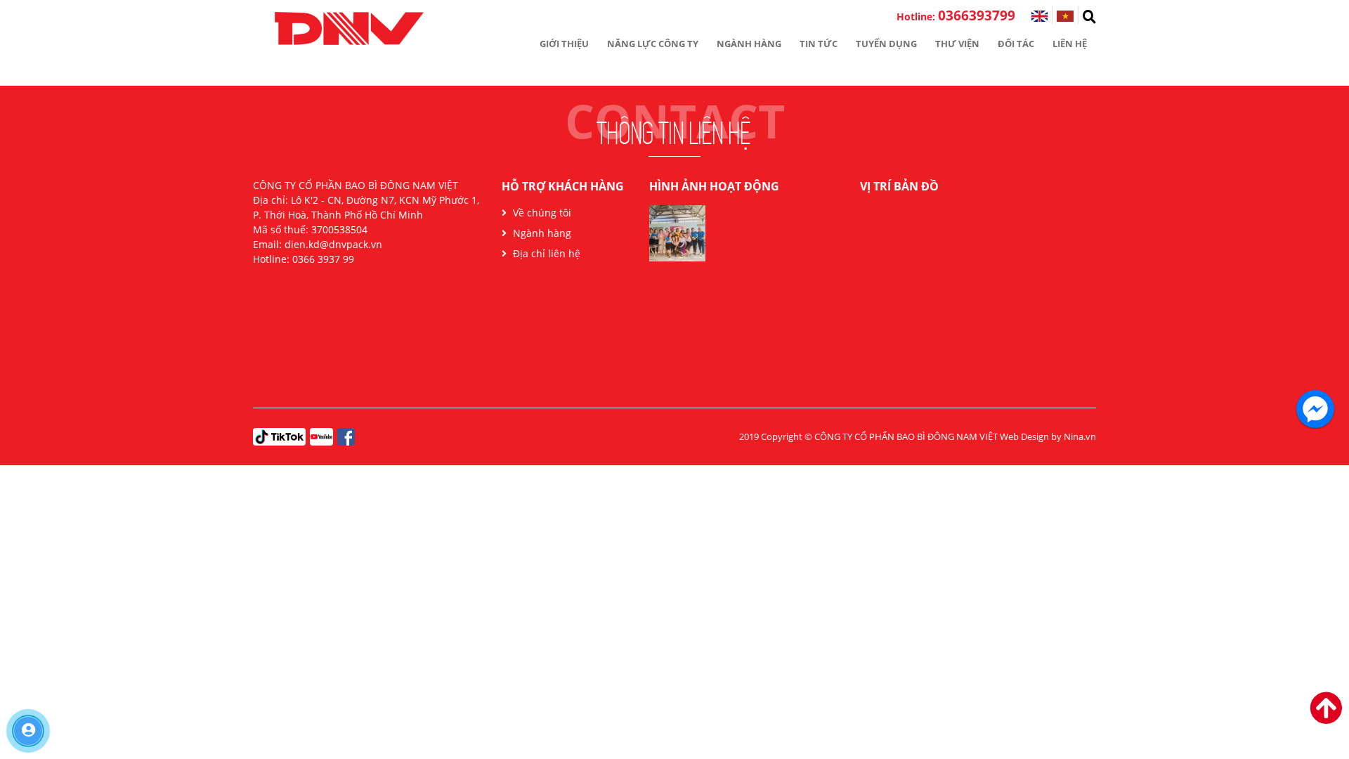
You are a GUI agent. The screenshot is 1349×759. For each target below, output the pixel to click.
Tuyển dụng (886, 43)
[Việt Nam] (1065, 16)
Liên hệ (1070, 43)
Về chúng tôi (540, 212)
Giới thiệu (564, 43)
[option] (677, 238)
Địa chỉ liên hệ (545, 253)
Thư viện (957, 43)
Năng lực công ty (652, 43)
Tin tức (819, 43)
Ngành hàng (749, 43)
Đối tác (1016, 43)
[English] (1039, 16)
